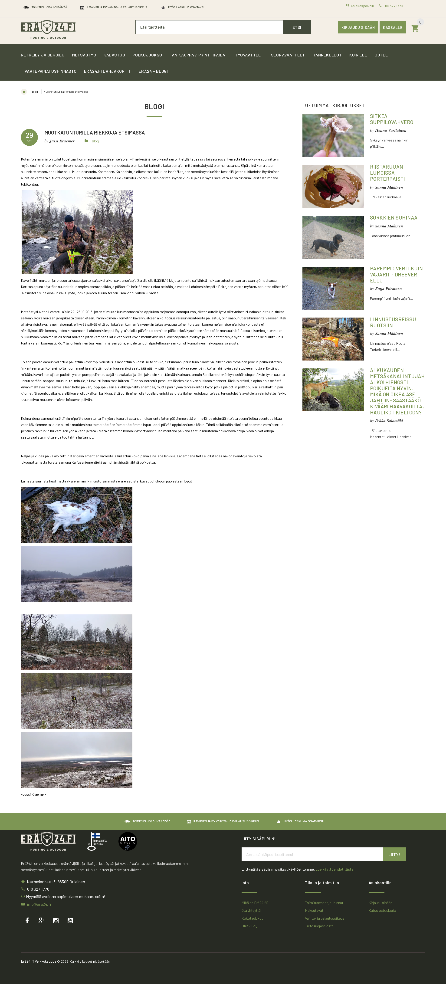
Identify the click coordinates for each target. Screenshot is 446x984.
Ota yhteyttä (251, 910)
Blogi (35, 91)
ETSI (297, 27)
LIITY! (394, 854)
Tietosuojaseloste (319, 926)
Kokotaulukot (252, 918)
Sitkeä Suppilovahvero (391, 119)
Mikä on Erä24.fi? (255, 902)
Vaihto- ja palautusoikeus (324, 918)
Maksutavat (314, 910)
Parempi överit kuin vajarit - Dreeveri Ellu (396, 274)
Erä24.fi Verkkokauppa (38, 961)
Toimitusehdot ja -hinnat (324, 902)
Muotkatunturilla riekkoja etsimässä (94, 132)
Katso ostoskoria (382, 910)
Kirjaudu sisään (358, 27)
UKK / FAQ (250, 926)
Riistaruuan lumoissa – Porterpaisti (387, 173)
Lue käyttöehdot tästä (334, 869)
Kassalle (393, 27)
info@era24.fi (39, 904)
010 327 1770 (38, 889)
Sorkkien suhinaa (393, 217)
